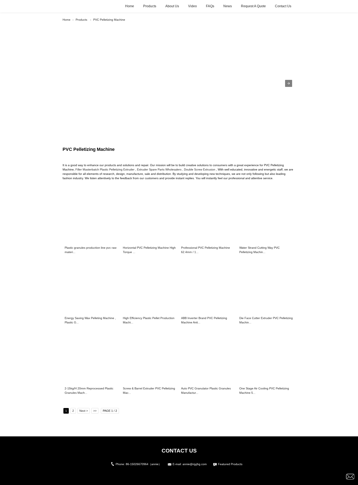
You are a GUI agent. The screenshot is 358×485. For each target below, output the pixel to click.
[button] (288, 83)
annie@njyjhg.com (195, 464)
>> (95, 410)
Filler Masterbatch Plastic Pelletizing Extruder (104, 169)
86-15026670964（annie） (143, 464)
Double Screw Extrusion (199, 169)
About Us (172, 6)
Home (129, 6)
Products (149, 6)
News (227, 6)
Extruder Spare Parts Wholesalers (159, 169)
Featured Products (230, 464)
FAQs (210, 6)
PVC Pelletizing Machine (109, 19)
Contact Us (283, 6)
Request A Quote (253, 6)
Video (192, 6)
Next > (83, 410)
